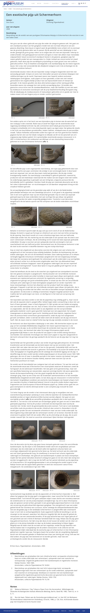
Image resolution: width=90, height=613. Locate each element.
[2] (11, 597)
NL (79, 3)
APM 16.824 (42, 118)
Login (83, 611)
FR (83, 3)
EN (81, 3)
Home (5, 9)
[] (21, 332)
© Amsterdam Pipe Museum (11, 611)
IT (85, 3)
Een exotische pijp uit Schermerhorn (22, 9)
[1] (11, 589)
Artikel (10, 9)
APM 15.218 (34, 441)
